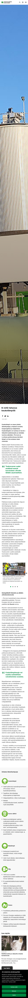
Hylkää (14, 995)
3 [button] (15, 586)
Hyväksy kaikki (14, 987)
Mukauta (14, 991)
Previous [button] (1, 573)
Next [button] (26, 573)
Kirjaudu (23, 2)
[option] (14, 573)
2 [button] (13, 586)
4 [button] (17, 586)
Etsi (19, 2)
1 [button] (10, 586)
